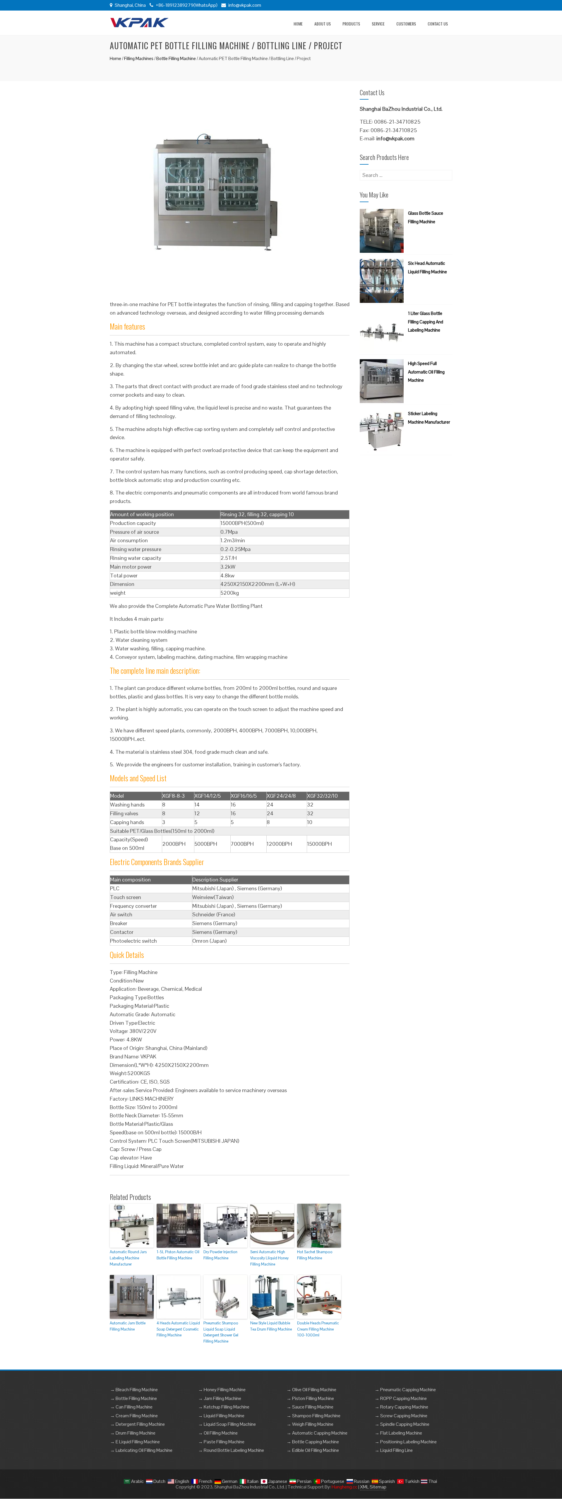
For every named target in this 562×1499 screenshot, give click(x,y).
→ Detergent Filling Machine (137, 1424)
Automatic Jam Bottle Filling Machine (127, 1326)
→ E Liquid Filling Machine (135, 1442)
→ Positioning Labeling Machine (406, 1442)
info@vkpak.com (244, 5)
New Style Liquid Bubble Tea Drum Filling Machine (271, 1326)
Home (298, 24)
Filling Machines (138, 58)
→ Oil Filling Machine (218, 1433)
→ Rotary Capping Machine (401, 1407)
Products (351, 24)
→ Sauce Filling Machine (310, 1407)
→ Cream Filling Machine (134, 1416)
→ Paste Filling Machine (221, 1442)
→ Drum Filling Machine (132, 1433)
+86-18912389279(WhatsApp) (186, 5)
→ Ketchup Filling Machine (223, 1407)
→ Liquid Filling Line (394, 1450)
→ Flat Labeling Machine (398, 1433)
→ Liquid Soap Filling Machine (227, 1424)
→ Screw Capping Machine (401, 1416)
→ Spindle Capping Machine (402, 1424)
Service (378, 24)
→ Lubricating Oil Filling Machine (141, 1450)
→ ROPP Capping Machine (401, 1398)
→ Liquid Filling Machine (221, 1416)
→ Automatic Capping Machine (317, 1433)
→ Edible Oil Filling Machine (313, 1450)
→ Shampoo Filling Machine (313, 1416)
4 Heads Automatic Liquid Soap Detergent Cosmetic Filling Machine (178, 1329)
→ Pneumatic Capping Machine (405, 1390)
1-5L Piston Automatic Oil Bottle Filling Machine (178, 1255)
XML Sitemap (373, 1487)
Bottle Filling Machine (176, 58)
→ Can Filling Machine (131, 1407)
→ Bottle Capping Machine (313, 1442)
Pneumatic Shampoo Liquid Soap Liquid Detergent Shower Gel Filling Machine (220, 1332)
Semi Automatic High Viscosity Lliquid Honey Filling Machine (269, 1258)
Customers (406, 24)
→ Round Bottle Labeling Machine (231, 1450)
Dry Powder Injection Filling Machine (220, 1255)
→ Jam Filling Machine (219, 1398)
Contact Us (438, 24)
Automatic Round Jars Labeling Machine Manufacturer (128, 1258)
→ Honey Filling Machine (222, 1390)
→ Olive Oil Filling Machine (311, 1390)
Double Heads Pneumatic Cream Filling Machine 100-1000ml (318, 1329)
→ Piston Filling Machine (310, 1398)
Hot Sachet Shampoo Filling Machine (315, 1255)
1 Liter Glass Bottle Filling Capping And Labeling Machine (425, 322)
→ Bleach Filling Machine (134, 1390)
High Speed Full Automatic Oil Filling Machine (426, 372)
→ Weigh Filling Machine (310, 1424)
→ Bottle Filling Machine (133, 1398)
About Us (322, 24)
